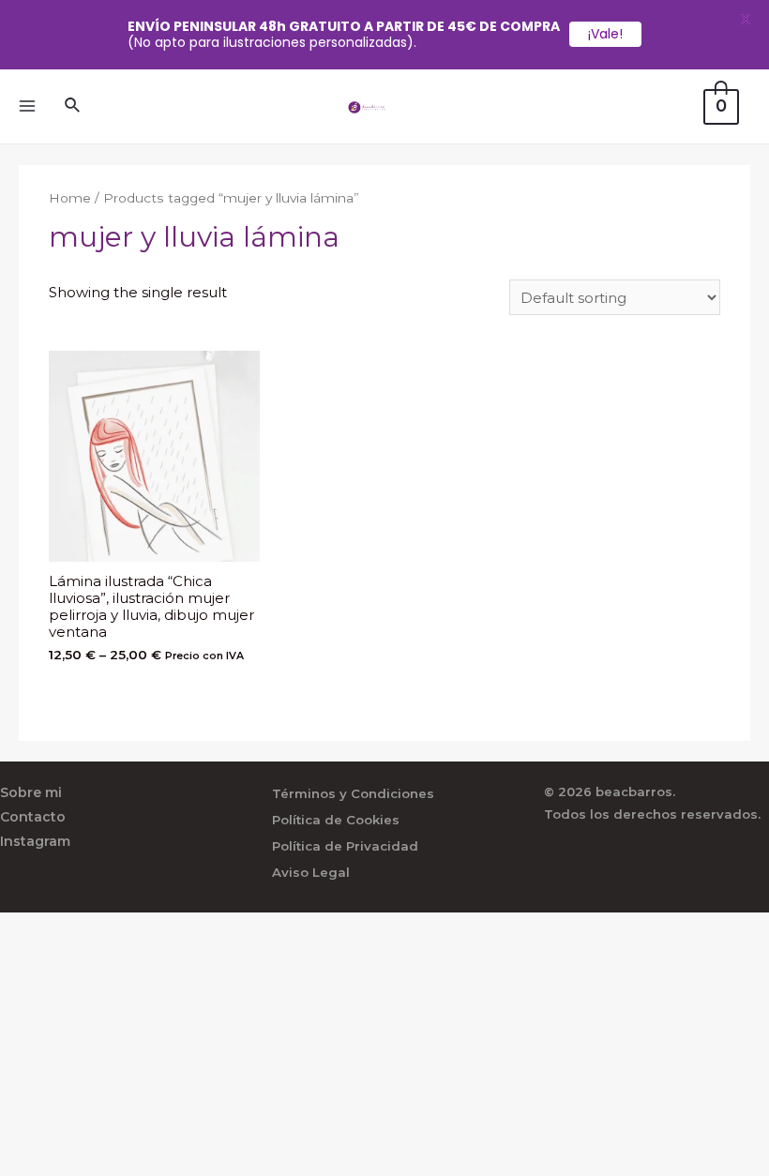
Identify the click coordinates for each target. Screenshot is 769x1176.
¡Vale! (605, 33)
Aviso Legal (311, 872)
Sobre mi (31, 792)
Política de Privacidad (345, 845)
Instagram (35, 841)
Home (70, 197)
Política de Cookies (336, 819)
